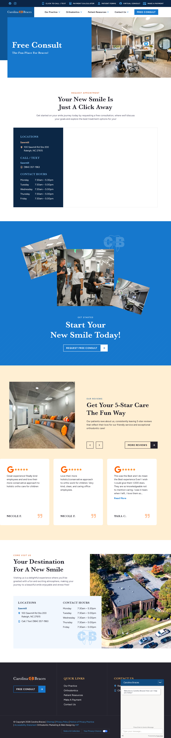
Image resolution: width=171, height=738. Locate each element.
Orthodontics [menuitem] (72, 12)
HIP (77, 725)
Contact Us (70, 704)
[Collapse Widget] (160, 682)
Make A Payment (72, 699)
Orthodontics (71, 690)
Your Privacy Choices (92, 731)
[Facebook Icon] (10, 3)
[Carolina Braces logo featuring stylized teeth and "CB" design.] (29, 678)
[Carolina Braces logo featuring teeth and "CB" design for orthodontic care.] (19, 12)
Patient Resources (73, 695)
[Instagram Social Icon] (15, 3)
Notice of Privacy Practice (82, 722)
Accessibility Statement (25, 725)
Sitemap (50, 722)
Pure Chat (159, 736)
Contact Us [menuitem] (120, 12)
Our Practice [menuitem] (51, 12)
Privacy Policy (62, 722)
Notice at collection (72, 731)
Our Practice (70, 685)
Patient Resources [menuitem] (97, 12)
